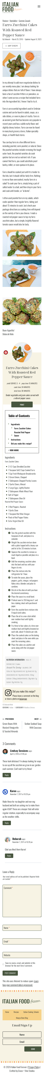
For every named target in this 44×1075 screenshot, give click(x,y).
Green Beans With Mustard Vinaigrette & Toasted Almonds (11, 725)
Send (33, 1049)
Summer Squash (24, 20)
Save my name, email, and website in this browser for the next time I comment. (20, 964)
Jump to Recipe (12, 45)
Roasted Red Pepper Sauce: (22, 434)
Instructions (16, 439)
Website (7, 955)
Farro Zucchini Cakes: (22, 428)
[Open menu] (38, 6)
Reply (7, 775)
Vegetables (13, 20)
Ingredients (15, 424)
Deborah (7, 39)
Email (6, 941)
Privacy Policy (34, 1067)
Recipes (5, 20)
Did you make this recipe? (21, 443)
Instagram (23, 698)
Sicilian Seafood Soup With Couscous (33, 723)
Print (22, 404)
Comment (8, 887)
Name (7, 927)
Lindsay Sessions (19, 751)
